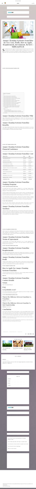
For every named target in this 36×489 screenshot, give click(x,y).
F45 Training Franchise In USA (11, 144)
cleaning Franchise (5, 331)
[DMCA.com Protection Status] (18, 12)
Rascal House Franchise (18, 348)
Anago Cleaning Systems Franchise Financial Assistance (12, 98)
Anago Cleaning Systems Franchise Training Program (11, 100)
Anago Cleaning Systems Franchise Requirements (11, 103)
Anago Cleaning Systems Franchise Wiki (9, 96)
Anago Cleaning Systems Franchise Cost (10, 99)
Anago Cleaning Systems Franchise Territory (10, 101)
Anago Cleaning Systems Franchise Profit (10, 104)
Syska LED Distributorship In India (12, 186)
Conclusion (5, 112)
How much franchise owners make (12, 245)
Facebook (9, 378)
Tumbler (9, 385)
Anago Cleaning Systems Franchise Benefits (10, 97)
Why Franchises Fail (9, 200)
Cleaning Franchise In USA (12, 331)
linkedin (9, 383)
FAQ (4, 108)
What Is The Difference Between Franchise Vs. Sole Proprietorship (14, 111)
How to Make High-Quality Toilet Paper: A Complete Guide (17, 441)
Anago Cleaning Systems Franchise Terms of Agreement (12, 102)
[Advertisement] (18, 61)
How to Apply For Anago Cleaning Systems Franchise (12, 105)
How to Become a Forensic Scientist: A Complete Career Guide (18, 443)
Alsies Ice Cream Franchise (12, 448)
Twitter (9, 380)
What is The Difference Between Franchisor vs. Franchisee (13, 110)
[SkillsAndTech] (5, 3)
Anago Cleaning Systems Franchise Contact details (11, 106)
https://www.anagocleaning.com (7, 284)
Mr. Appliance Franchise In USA (11, 229)
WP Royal (8, 486)
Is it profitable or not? (8, 109)
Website (6, 107)
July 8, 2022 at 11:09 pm (5, 360)
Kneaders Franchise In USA (10, 265)
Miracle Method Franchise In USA (11, 294)
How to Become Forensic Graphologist (14, 446)
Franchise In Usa (20, 331)
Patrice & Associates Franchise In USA (12, 68)
